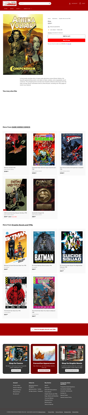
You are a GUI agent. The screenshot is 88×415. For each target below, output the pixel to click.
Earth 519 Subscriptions (51, 389)
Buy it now (66, 40)
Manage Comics (41, 412)
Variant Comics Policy (66, 397)
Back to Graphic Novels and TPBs (45, 329)
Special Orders (64, 395)
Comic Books (48, 391)
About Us (27, 8)
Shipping (50, 32)
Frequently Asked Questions (68, 386)
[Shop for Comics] (16, 353)
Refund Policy (16, 391)
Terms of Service (17, 387)
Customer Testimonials (66, 391)
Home (5, 8)
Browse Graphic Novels (72, 370)
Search (46, 385)
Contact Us (63, 393)
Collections (55, 18)
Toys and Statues (49, 398)
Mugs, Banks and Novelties (51, 396)
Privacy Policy (16, 385)
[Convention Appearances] (44, 353)
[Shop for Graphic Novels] (72, 353)
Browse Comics (16, 370)
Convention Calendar (44, 370)
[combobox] (35, 3)
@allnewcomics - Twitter (35, 389)
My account (16, 394)
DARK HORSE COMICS (21, 127)
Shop (18, 8)
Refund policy (48, 402)
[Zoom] (23, 44)
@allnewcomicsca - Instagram (34, 386)
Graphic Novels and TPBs (64, 18)
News (12, 8)
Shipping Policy (17, 389)
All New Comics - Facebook (36, 391)
